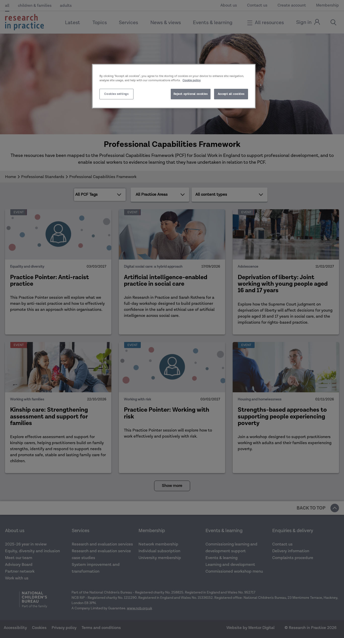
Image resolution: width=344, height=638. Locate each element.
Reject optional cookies (191, 94)
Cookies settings (116, 94)
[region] (174, 86)
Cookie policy (192, 80)
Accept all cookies (231, 94)
